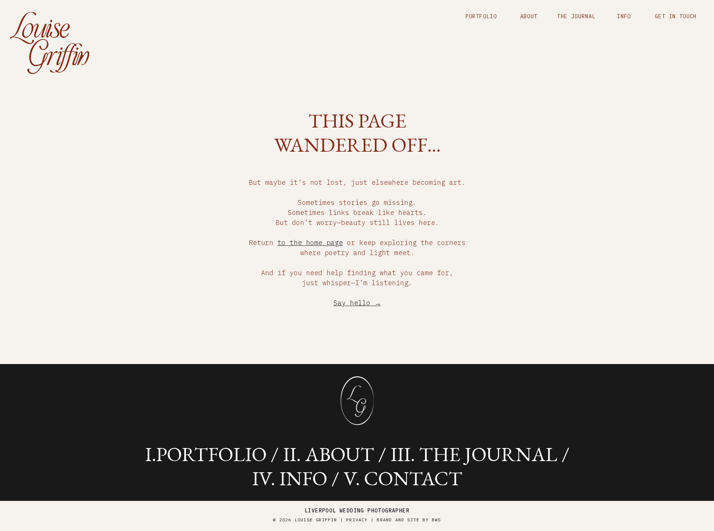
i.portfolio (206, 454)
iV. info (289, 478)
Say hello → (357, 303)
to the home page (310, 242)
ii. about (328, 454)
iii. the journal (473, 454)
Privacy (356, 519)
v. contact (403, 478)
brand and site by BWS (409, 519)
